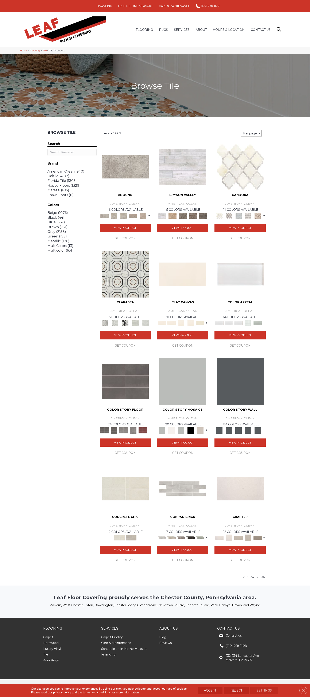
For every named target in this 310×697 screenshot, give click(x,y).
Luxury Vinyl (52, 649)
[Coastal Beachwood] (182, 166)
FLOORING (144, 30)
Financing (108, 654)
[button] (280, 29)
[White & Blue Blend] (238, 215)
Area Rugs (51, 660)
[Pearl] (240, 274)
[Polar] (182, 488)
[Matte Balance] (181, 430)
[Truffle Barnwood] (203, 215)
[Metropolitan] (125, 274)
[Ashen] (133, 215)
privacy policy (62, 692)
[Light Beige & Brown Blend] (257, 215)
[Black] (190, 430)
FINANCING (104, 6)
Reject (236, 690)
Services (182, 30)
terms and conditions (97, 692)
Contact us (234, 635)
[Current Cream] (125, 488)
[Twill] (238, 537)
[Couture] (125, 322)
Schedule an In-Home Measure (124, 649)
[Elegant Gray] (131, 537)
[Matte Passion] (143, 430)
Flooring (35, 50)
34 (252, 577)
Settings (264, 690)
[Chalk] (182, 274)
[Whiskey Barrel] (172, 215)
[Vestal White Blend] (240, 166)
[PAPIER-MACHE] (240, 488)
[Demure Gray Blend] (229, 215)
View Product (125, 227)
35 (257, 577)
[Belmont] (115, 322)
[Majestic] (135, 322)
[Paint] (200, 322)
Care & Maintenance (116, 643)
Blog (162, 637)
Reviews (165, 643)
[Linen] (171, 537)
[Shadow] (240, 381)
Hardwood (51, 643)
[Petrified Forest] (192, 215)
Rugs (163, 30)
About (201, 30)
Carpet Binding (112, 637)
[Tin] (181, 537)
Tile (45, 50)
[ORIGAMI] (257, 537)
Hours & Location (229, 30)
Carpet (48, 637)
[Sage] (200, 537)
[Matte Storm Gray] (123, 430)
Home (23, 50)
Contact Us (261, 30)
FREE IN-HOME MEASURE (135, 6)
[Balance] (182, 381)
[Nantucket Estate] (182, 215)
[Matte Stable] (200, 430)
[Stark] (190, 537)
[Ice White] (171, 430)
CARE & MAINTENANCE (174, 6)
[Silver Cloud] (257, 322)
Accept (210, 690)
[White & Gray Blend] (248, 215)
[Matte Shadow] (125, 381)
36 (263, 577)
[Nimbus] (125, 166)
